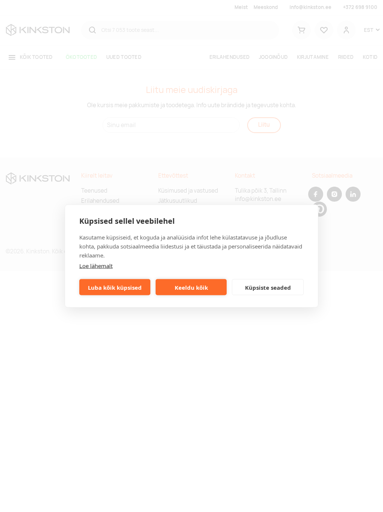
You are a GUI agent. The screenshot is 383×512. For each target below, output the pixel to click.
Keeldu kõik (191, 287)
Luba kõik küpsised (115, 287)
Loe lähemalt (96, 265)
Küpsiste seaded (268, 287)
